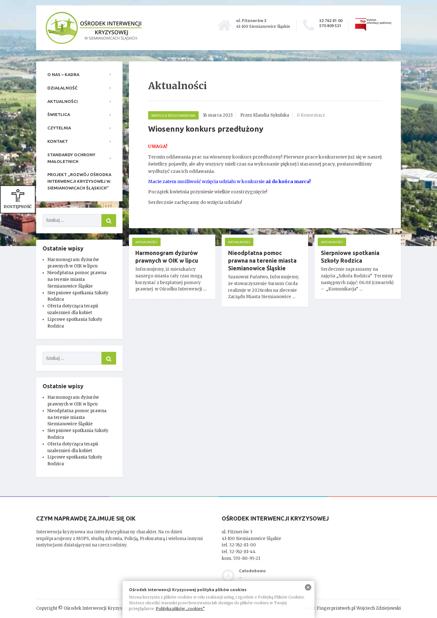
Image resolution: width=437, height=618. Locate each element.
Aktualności (62, 101)
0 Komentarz (311, 115)
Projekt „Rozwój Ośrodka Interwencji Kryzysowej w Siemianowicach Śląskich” (79, 181)
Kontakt (57, 141)
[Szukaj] (108, 220)
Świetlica (58, 114)
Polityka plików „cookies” (180, 608)
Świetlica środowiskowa (173, 115)
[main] (265, 193)
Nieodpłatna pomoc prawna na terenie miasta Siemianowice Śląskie (77, 279)
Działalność (62, 88)
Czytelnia (59, 128)
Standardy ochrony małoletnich (71, 158)
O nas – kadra (63, 74)
